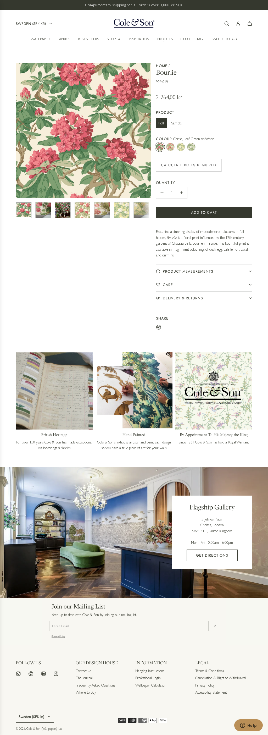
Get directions (212, 555)
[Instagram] (18, 673)
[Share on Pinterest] (158, 327)
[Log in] (238, 23)
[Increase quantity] (181, 193)
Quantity (165, 182)
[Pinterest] (31, 673)
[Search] (226, 23)
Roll (161, 123)
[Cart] (249, 23)
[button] (20, 130)
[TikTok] (56, 673)
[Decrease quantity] (162, 193)
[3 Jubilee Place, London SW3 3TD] (134, 532)
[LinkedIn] (43, 673)
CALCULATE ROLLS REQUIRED (188, 165)
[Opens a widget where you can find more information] (248, 725)
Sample (176, 123)
